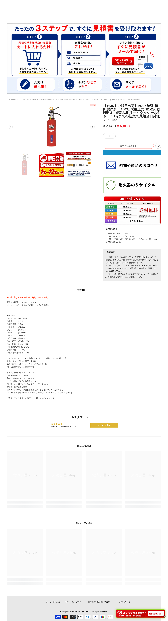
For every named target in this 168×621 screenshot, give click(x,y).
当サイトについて (53, 602)
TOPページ (11, 99)
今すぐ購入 (132, 152)
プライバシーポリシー (74, 602)
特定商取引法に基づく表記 (99, 602)
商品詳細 (81, 289)
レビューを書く (104, 425)
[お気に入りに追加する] (158, 146)
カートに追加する (128, 145)
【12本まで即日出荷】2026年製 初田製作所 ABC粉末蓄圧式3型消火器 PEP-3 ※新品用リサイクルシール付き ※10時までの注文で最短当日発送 (132, 111)
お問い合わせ (124, 602)
